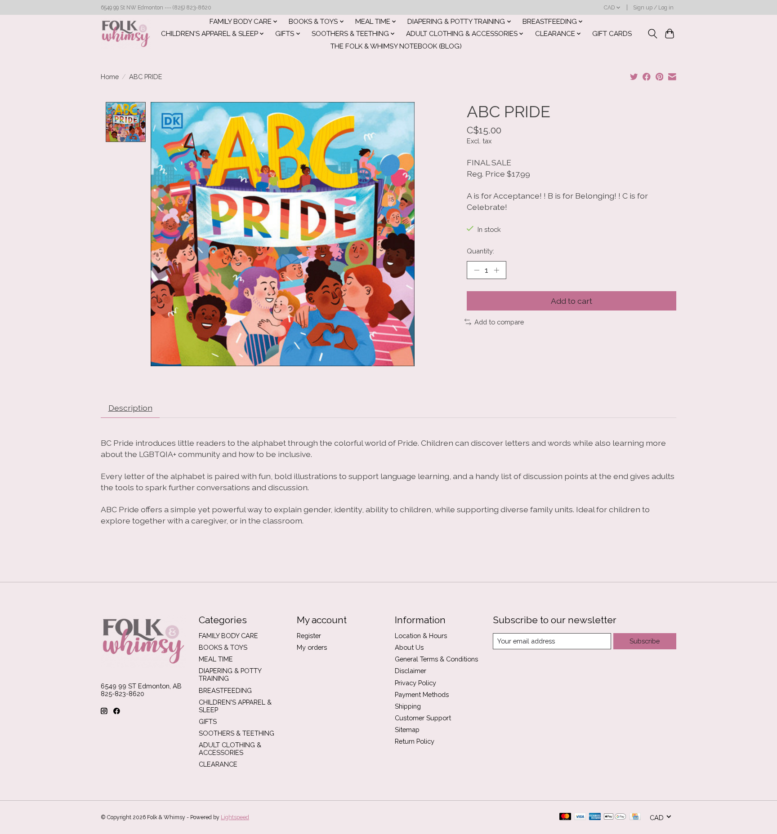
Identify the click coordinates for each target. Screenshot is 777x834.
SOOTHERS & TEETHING (236, 733)
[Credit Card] (635, 817)
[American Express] (595, 817)
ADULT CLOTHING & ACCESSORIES (230, 748)
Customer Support (423, 718)
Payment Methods (422, 694)
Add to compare (499, 322)
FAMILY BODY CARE (228, 635)
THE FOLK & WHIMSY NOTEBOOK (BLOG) (396, 46)
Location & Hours (421, 635)
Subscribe (645, 641)
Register (309, 635)
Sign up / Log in (653, 7)
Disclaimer (410, 670)
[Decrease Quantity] (476, 270)
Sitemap (407, 729)
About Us (409, 647)
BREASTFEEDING (225, 690)
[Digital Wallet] (615, 817)
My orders (312, 647)
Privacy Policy (415, 683)
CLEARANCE (218, 764)
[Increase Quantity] (496, 270)
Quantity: (480, 251)
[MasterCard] (565, 817)
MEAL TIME (216, 659)
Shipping (408, 706)
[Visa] (580, 817)
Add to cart (571, 301)
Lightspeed (235, 817)
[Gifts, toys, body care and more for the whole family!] (126, 33)
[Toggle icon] (652, 34)
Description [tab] (130, 408)
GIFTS (208, 721)
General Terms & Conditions (436, 659)
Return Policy (414, 741)
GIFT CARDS (612, 34)
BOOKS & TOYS (223, 647)
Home (110, 76)
